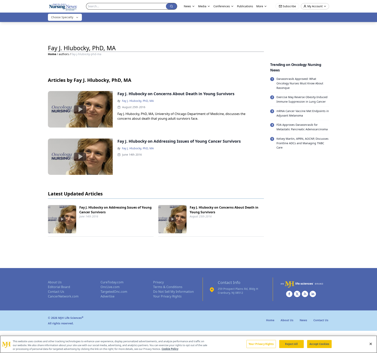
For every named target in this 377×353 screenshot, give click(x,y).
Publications (245, 6)
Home (52, 54)
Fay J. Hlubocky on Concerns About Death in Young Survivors (224, 209)
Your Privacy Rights (167, 296)
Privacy (158, 282)
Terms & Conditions (167, 287)
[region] (188, 344)
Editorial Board (59, 287)
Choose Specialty (62, 17)
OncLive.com (110, 287)
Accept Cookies (319, 344)
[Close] (370, 343)
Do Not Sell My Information (173, 291)
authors (64, 54)
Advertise (107, 296)
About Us (55, 282)
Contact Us (56, 291)
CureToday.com (112, 282)
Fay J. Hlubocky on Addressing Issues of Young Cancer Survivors (115, 209)
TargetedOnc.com (114, 291)
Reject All (291, 344)
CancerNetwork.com (63, 296)
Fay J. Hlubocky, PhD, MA (138, 101)
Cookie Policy (170, 349)
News (187, 6)
